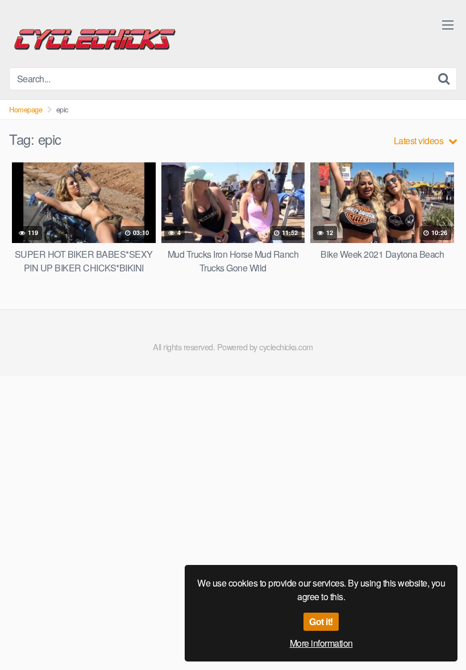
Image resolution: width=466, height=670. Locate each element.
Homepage (25, 109)
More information (321, 643)
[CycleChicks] (94, 38)
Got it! (321, 621)
